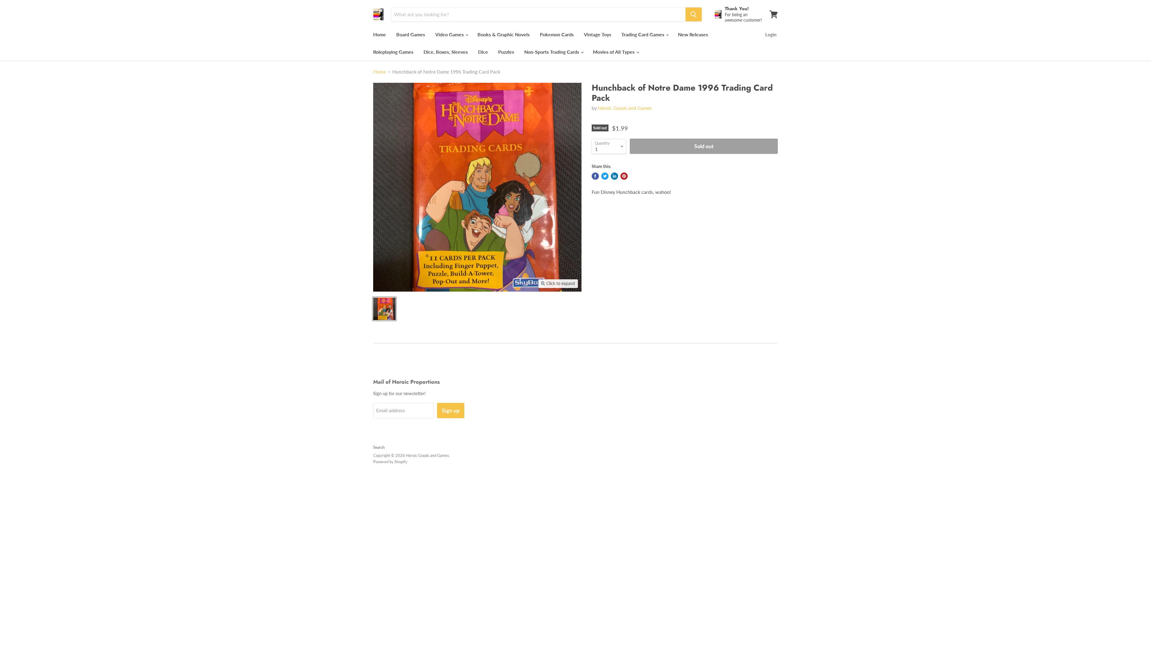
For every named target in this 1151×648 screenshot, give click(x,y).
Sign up (451, 410)
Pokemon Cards (557, 34)
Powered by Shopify (390, 461)
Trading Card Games (643, 34)
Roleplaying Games (393, 52)
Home (379, 34)
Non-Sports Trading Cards (552, 52)
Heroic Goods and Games (625, 108)
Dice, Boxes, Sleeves (446, 52)
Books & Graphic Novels (503, 34)
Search (379, 447)
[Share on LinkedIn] (614, 176)
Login (770, 34)
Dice (483, 52)
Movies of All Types (614, 52)
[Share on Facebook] (595, 176)
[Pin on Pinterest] (624, 176)
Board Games (410, 34)
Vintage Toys (597, 34)
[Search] (694, 14)
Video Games (450, 34)
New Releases (693, 34)
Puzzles (506, 52)
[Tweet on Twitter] (604, 176)
